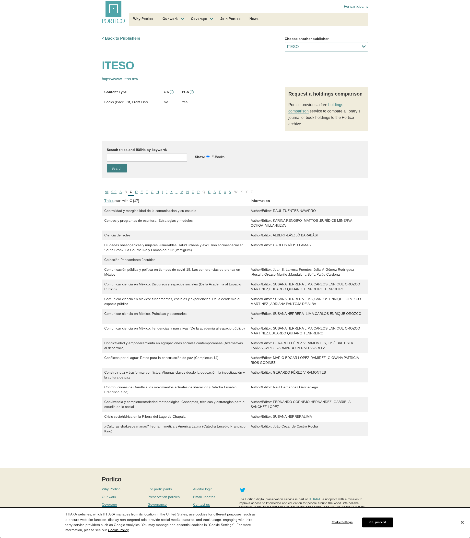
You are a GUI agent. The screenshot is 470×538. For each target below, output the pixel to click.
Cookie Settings (342, 522)
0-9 (114, 192)
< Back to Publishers (121, 38)
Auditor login (202, 489)
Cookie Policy (118, 530)
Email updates (204, 497)
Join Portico (230, 19)
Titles (109, 201)
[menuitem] (143, 19)
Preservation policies (164, 497)
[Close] (462, 522)
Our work (170, 19)
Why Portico (143, 19)
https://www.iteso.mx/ (120, 79)
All (106, 192)
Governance (157, 504)
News (253, 19)
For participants (356, 6)
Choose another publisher (307, 39)
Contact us (201, 504)
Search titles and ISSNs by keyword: (137, 150)
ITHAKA (314, 499)
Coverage (199, 19)
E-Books (218, 157)
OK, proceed (377, 522)
